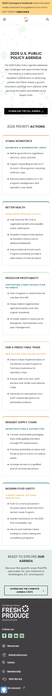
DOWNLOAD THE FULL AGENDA (24, 111)
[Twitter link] (10, 636)
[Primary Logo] (26, 19)
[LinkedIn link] (16, 636)
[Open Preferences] (4, 690)
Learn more (23, 11)
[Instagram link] (22, 636)
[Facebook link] (4, 636)
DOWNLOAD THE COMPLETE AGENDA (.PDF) (24, 590)
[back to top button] (45, 678)
